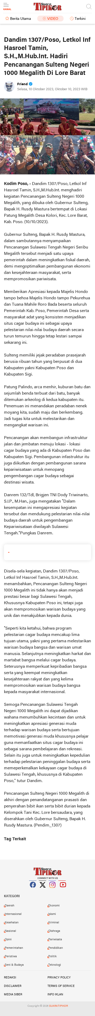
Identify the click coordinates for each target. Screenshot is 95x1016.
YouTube (62, 891)
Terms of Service (61, 986)
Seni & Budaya (14, 965)
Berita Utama (20, 19)
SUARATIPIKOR (58, 1006)
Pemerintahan (14, 948)
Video (52, 19)
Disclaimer (12, 986)
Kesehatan (11, 922)
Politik (52, 956)
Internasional (13, 914)
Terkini (80, 19)
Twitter (43, 891)
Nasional (10, 931)
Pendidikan (55, 948)
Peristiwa (11, 956)
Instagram (52, 891)
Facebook (33, 891)
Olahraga (54, 931)
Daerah (9, 905)
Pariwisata (55, 939)
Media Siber (13, 994)
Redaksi (10, 977)
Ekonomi (54, 905)
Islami (52, 914)
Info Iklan (55, 994)
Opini (8, 939)
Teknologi (54, 965)
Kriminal (53, 922)
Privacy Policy (59, 977)
